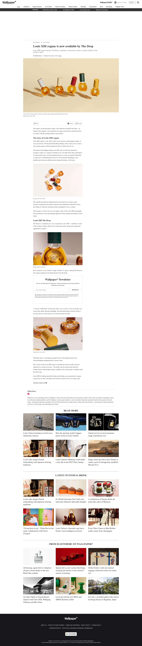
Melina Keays (38, 56)
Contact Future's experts (56, 625)
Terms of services (53, 294)
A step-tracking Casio (85, 9)
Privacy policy (85, 625)
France (46, 150)
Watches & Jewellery (60, 6)
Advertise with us (55, 628)
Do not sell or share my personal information (77, 628)
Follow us (71, 123)
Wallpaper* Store (119, 6)
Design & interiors (37, 6)
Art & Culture (48, 6)
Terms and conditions (73, 625)
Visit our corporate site (88, 641)
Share (37, 123)
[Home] (18, 7)
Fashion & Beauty (73, 6)
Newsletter (80, 123)
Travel (101, 6)
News (60, 56)
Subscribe (132, 2)
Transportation (92, 6)
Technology (83, 6)
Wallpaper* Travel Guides (102, 9)
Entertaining (109, 6)
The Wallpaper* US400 (68, 9)
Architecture (26, 6)
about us (44, 625)
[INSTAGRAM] (28, 394)
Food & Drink (46, 42)
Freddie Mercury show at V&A (50, 9)
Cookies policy (96, 625)
